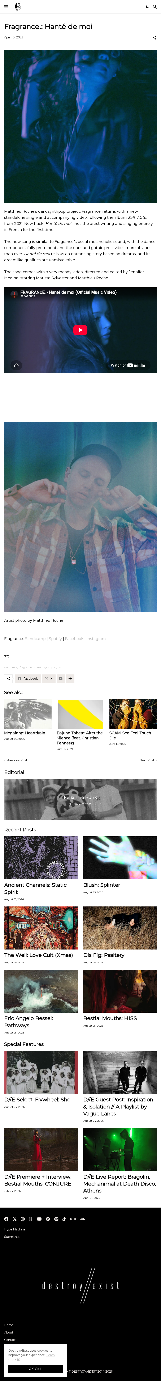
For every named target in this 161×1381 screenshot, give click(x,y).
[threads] (31, 1219)
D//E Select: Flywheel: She (37, 1099)
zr (60, 667)
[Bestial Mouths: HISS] (120, 991)
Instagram (96, 638)
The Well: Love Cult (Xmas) (38, 955)
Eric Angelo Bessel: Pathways (28, 1021)
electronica (10, 667)
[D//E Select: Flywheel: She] (41, 1072)
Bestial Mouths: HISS (110, 1018)
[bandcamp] (48, 1219)
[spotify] (56, 1219)
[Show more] (70, 678)
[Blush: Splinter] (120, 857)
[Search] (155, 6)
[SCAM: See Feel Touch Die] (133, 714)
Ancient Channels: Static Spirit (35, 888)
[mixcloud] (73, 1219)
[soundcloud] (82, 1219)
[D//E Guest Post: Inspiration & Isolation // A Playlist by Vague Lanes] (120, 1072)
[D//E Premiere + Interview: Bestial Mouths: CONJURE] (41, 1149)
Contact (10, 1340)
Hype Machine (15, 1229)
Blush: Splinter (101, 885)
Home (9, 1325)
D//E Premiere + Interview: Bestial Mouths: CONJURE (37, 1180)
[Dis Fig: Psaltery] (120, 928)
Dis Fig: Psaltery (104, 955)
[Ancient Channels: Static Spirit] (41, 857)
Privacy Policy (14, 1347)
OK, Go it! (36, 1369)
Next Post (146, 760)
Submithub (12, 1237)
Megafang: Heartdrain (24, 733)
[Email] (61, 678)
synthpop (50, 667)
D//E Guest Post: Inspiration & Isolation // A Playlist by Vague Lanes (118, 1106)
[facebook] (6, 1219)
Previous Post (17, 760)
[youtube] (39, 1219)
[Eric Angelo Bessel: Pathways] (41, 991)
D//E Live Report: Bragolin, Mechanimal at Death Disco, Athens (119, 1184)
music (38, 667)
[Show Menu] (6, 6)
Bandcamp (35, 638)
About (8, 1332)
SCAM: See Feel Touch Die (130, 735)
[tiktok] (64, 1219)
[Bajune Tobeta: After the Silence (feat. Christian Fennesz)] (80, 714)
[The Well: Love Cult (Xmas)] (41, 928)
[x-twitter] (15, 1219)
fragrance (26, 667)
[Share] (154, 37)
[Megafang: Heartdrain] (28, 714)
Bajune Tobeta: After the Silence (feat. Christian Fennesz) (80, 738)
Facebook (74, 638)
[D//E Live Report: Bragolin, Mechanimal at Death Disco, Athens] (120, 1149)
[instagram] (23, 1219)
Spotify (55, 638)
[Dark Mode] (147, 6)
